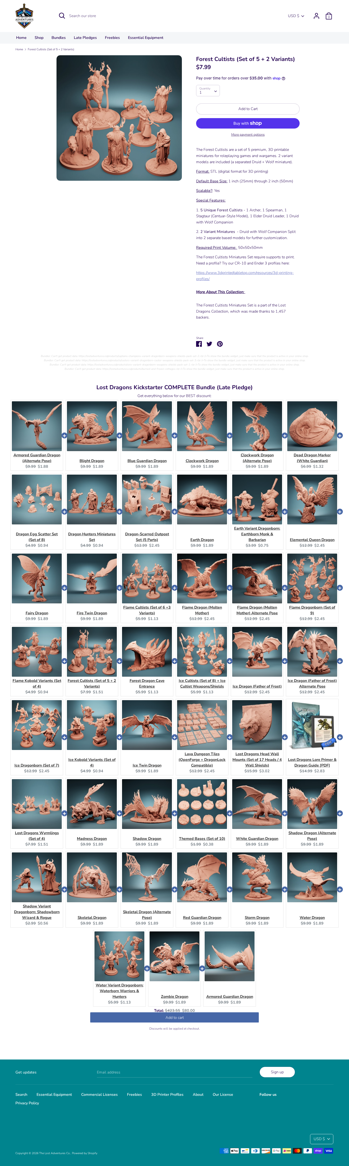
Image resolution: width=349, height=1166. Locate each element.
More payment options (248, 134)
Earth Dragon (202, 539)
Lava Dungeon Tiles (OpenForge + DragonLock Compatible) (202, 759)
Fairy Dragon (37, 613)
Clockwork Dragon (202, 460)
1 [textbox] (200, 92)
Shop (39, 37)
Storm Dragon (257, 917)
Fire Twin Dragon (92, 613)
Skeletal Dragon (92, 917)
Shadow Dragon (147, 838)
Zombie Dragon (174, 996)
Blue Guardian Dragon (147, 460)
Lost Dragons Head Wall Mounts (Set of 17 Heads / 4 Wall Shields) (257, 759)
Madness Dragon (92, 838)
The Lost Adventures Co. (55, 1153)
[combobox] (208, 90)
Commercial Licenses (99, 1094)
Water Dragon (312, 917)
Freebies (112, 37)
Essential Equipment (145, 37)
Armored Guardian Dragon (229, 996)
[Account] (316, 14)
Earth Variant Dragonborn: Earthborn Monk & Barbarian (257, 534)
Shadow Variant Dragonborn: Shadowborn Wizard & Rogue (37, 912)
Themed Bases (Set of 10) (202, 838)
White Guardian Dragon (257, 838)
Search (21, 1094)
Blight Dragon (92, 460)
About (198, 1094)
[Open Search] (62, 15)
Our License (223, 1094)
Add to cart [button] (174, 1019)
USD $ (293, 16)
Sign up (277, 1072)
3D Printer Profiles (167, 1094)
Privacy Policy (27, 1103)
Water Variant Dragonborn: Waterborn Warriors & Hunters (119, 991)
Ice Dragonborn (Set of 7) (36, 765)
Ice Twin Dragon (147, 765)
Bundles (59, 37)
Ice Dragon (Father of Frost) (257, 686)
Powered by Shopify (84, 1153)
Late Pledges (85, 37)
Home (21, 37)
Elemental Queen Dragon (312, 539)
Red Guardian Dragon (202, 917)
